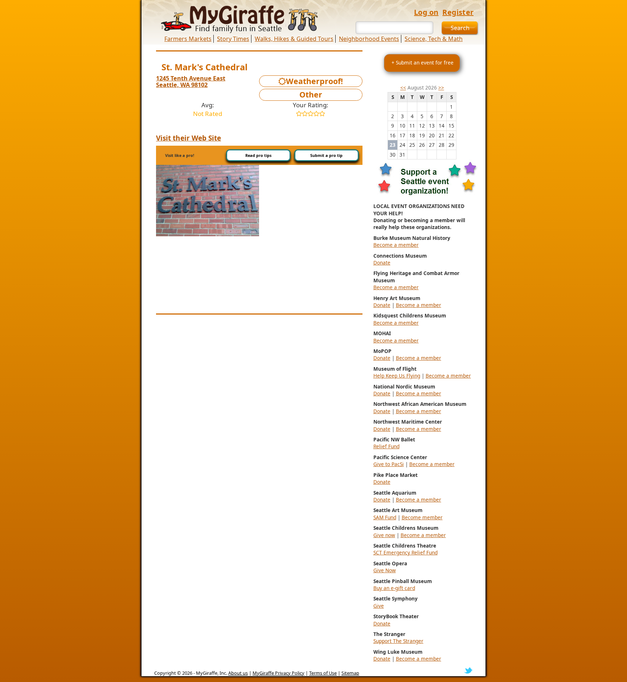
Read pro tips (258, 155)
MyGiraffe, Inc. (211, 673)
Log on (426, 12)
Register (458, 12)
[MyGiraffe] (235, 19)
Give (378, 605)
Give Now (384, 570)
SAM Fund (384, 517)
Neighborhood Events (369, 39)
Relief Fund (386, 446)
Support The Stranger (398, 640)
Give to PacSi (388, 464)
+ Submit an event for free (423, 62)
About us (238, 673)
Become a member (396, 244)
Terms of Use (323, 673)
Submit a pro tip (326, 155)
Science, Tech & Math (434, 39)
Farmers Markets (188, 39)
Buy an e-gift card (394, 588)
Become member (422, 517)
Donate (381, 262)
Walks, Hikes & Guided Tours (294, 39)
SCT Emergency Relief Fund (405, 552)
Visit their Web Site (188, 138)
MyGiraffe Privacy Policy (278, 673)
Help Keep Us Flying (396, 375)
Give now (384, 535)
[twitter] (468, 670)
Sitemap (350, 673)
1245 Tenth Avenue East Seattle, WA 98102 (190, 81)
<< (403, 87)
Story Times (233, 39)
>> (441, 87)
